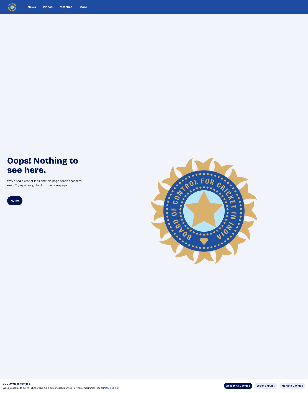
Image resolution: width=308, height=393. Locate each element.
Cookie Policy (112, 388)
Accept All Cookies (238, 385)
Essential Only (265, 385)
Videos (48, 7)
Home (15, 200)
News (32, 7)
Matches (66, 7)
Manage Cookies (292, 385)
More (83, 7)
